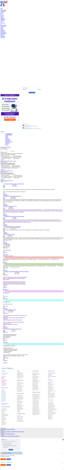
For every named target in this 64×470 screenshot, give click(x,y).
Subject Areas (20, 380)
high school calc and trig (10, 234)
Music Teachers (19, 387)
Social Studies (19, 391)
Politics (49, 392)
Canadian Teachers (20, 376)
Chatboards (2, 19)
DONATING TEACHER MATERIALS (13, 196)
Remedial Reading (20, 409)
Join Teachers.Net (4, 1)
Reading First (19, 406)
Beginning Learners (35, 394)
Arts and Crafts (3, 408)
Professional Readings (36, 411)
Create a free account (4, 161)
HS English (19, 404)
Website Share (50, 417)
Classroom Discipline (36, 396)
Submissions (12, 436)
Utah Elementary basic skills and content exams (14, 183)
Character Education (36, 395)
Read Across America (5, 414)
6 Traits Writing (19, 396)
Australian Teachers (20, 375)
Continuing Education (51, 373)
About (4, 429)
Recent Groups (3, 25)
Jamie (15, 217)
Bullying (49, 383)
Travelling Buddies (4, 415)
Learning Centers (4, 422)
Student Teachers (35, 387)
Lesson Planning (35, 406)
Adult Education (4, 404)
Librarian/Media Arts (20, 405)
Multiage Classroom (4, 403)
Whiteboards (50, 418)
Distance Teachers (35, 376)
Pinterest (9, 433)
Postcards (3, 413)
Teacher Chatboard (4, 373)
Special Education (35, 386)
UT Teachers (3, 26)
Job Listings (7, 436)
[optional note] (5, 447)
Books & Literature (20, 401)
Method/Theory (3, 33)
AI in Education (26, 125)
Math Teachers (19, 386)
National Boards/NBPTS (52, 376)
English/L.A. (8, 139)
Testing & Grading (35, 414)
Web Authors (50, 415)
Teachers (2, 21)
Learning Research (35, 405)
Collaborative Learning (36, 398)
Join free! (3, 459)
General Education (35, 402)
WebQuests (3, 424)
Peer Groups (2, 31)
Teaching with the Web (52, 413)
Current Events (50, 386)
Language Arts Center (20, 385)
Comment (5, 193)
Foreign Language (21, 413)
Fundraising (3, 418)
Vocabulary (19, 411)
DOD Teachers (35, 378)
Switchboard (3, 423)
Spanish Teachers (20, 420)
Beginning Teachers (35, 374)
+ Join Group (32, 92)
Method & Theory (9, 141)
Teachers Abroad (20, 374)
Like (4, 192)
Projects (2, 35)
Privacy (13, 429)
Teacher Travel (50, 397)
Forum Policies (9, 429)
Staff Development (35, 412)
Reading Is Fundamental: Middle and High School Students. (17, 271)
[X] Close (11, 170)
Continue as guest (12, 161)
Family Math (3, 417)
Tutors (49, 377)
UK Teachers (19, 377)
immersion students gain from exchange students (14, 216)
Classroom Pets (4, 409)
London (15, 184)
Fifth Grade (3, 397)
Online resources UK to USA (11, 206)
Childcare (3, 389)
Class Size (50, 385)
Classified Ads (21, 431)
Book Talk (18, 400)
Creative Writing (19, 402)
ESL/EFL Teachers (20, 416)
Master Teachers (35, 382)
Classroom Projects (5, 406)
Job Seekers (50, 374)
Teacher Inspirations (51, 394)
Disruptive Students (35, 401)
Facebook (2, 433)
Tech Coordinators (51, 414)
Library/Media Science (52, 408)
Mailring (13, 433)
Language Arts (20, 393)
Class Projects (3, 383)
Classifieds (2, 37)
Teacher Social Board (51, 396)
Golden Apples (35, 379)
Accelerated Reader (20, 397)
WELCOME (7, 244)
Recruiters (50, 375)
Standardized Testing (36, 413)
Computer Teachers (51, 405)
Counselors (34, 375)
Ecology (2, 421)
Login (1, 9)
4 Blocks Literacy (20, 395)
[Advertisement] (6, 82)
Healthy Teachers (51, 388)
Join (1, 8)
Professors (3, 401)
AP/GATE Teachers (35, 373)
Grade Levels (3, 376)
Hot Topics (2, 34)
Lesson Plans (7, 431)
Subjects (2, 29)
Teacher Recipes (51, 395)
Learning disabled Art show (10, 309)
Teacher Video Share (51, 412)
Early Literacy (19, 403)
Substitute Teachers (35, 388)
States (1, 28)
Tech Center (2, 36)
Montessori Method (35, 407)
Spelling (18, 410)
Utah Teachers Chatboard (5, 147)
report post (5, 195)
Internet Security (51, 407)
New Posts (2, 23)
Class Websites (50, 404)
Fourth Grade (3, 396)
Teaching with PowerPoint (52, 409)
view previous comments (8, 255)
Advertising (2, 436)
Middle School (3, 398)
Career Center (3, 384)
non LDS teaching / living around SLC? (13, 226)
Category (2, 131)
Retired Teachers (35, 385)
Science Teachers (20, 390)
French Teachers (20, 417)
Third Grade (3, 395)
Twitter (6, 433)
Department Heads (35, 377)
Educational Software (51, 406)
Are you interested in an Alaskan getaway (13, 328)
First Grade (3, 393)
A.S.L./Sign (19, 415)
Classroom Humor (51, 384)
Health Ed (18, 384)
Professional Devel (35, 410)
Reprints (17, 436)
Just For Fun (50, 389)
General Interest (9, 134)
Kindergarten (3, 392)
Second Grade (3, 394)
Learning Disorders (35, 403)
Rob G (11, 207)
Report (11, 449)
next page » (5, 362)
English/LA (2, 30)
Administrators (3, 374)
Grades (1, 27)
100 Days (3, 416)
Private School (34, 384)
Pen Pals (2, 412)
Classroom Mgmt (35, 397)
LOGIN (2, 159)
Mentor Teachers (35, 383)
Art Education (19, 382)
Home (1, 429)
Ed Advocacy (50, 387)
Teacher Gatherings (51, 393)
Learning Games (35, 404)
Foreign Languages (20, 383)
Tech (6, 145)
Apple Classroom (51, 403)
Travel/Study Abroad (20, 421)
